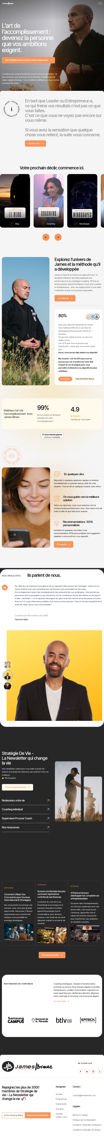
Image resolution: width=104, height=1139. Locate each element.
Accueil (59, 1094)
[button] (100, 3)
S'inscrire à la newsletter (37, 1115)
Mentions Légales (80, 1115)
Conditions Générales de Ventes (86, 1130)
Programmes (61, 1099)
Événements (61, 1104)
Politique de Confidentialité (84, 1120)
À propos (60, 1109)
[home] (7, 3)
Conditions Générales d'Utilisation (87, 1125)
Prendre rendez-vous (61, 1115)
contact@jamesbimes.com (84, 1095)
